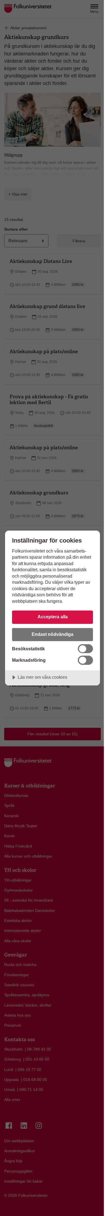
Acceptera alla (53, 616)
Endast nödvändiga (52, 634)
